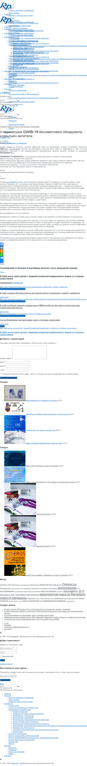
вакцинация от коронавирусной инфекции (44, 588)
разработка (59, 598)
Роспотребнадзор (15, 588)
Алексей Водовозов (25, 585)
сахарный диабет (13, 601)
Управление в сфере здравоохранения (28, 47)
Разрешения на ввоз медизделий (21, 102)
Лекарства (44, 585)
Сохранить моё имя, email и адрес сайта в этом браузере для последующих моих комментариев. (41, 374)
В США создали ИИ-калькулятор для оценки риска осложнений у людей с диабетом (40, 293)
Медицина (12, 117)
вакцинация (27, 588)
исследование (7, 591)
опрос (37, 598)
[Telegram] (43, 258)
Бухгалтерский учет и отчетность (25, 55)
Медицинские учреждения (23, 51)
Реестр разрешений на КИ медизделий (23, 94)
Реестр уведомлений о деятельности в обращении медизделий (33, 98)
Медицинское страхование (23, 33)
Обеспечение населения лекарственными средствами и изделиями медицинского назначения (50, 46)
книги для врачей (48, 591)
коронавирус (59, 591)
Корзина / (5, 93)
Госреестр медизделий (17, 90)
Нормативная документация (19, 26)
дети (78, 588)
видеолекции (67, 588)
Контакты (8, 84)
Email (2, 366)
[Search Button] (18, 100)
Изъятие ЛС (13, 75)
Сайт (2, 370)
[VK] (43, 247)
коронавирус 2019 (74, 591)
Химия (11, 128)
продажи (47, 598)
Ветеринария (18, 87)
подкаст (42, 598)
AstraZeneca (4, 585)
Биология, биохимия (16, 125)
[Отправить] (43, 261)
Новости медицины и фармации (21, 22)
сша (40, 601)
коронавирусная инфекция (27, 595)
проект (52, 598)
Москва (59, 585)
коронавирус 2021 (7, 595)
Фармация (12, 121)
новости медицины (13, 598)
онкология (31, 598)
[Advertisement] (25, 13)
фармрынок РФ (70, 601)
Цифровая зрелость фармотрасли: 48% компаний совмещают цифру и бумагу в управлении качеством (45, 617)
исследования (11, 182)
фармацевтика (49, 601)
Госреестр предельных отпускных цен (23, 41)
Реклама (7, 625)
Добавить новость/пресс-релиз (20, 30)
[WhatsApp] (43, 254)
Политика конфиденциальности (16, 627)
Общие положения (20, 45)
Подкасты (69, 584)
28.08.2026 (4, 297)
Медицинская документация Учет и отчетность (31, 43)
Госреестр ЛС (13, 37)
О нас (6, 623)
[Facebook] (43, 244)
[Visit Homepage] (7, 9)
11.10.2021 (4, 141)
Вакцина (36, 585)
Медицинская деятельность (23, 79)
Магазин (7, 71)
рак (65, 598)
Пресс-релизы (14, 26)
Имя (2, 362)
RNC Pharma (15, 585)
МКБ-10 (11, 77)
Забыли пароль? (6, 664)
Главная (7, 27)
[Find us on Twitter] (1, 88)
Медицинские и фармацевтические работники (31, 38)
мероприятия (49, 594)
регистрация (70, 598)
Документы (8, 37)
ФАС (22, 588)
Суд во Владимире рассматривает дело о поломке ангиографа (30, 320)
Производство (5, 588)
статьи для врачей (30, 601)
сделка (20, 601)
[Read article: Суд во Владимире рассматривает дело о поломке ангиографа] (43, 314)
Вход (2, 684)
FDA (9, 585)
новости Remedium (72, 594)
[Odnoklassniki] (43, 251)
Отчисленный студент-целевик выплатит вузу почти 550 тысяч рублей (31, 619)
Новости (7, 29)
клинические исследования (32, 591)
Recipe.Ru (15, 637)
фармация (61, 601)
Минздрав (52, 585)
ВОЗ (32, 585)
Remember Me (8, 656)
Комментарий (6, 358)
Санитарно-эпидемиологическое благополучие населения (35, 83)
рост (77, 598)
